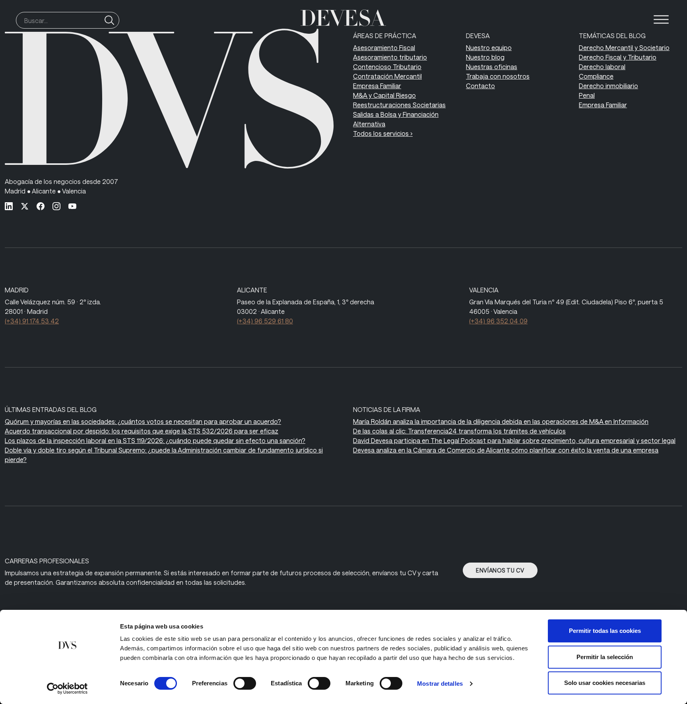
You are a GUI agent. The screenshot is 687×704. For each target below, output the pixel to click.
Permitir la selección (604, 657)
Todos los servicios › (383, 133)
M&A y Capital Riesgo (384, 95)
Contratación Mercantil (387, 76)
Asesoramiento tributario (390, 57)
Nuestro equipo (489, 47)
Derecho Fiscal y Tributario (617, 57)
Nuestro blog (485, 57)
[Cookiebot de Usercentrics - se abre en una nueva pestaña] (67, 688)
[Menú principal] (661, 19)
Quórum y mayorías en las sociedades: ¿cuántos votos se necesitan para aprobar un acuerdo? (143, 421)
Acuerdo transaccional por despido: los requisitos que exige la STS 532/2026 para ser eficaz (141, 431)
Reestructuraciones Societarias (399, 104)
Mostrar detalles (440, 683)
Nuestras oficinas (491, 66)
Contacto (480, 85)
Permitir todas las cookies (605, 630)
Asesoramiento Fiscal (384, 47)
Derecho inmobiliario (608, 85)
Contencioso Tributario (387, 66)
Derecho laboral (602, 66)
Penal (587, 95)
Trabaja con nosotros (498, 76)
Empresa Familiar (377, 85)
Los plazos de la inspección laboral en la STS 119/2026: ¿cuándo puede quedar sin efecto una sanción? (155, 440)
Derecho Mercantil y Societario (624, 47)
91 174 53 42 (32, 321)
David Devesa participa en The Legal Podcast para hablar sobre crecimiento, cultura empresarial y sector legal (514, 440)
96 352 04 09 (498, 321)
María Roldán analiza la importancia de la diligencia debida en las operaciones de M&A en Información (500, 421)
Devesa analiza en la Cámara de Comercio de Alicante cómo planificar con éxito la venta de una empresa (505, 450)
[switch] (244, 683)
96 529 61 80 (265, 321)
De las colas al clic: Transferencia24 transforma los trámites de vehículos (459, 431)
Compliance (596, 76)
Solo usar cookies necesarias (604, 682)
